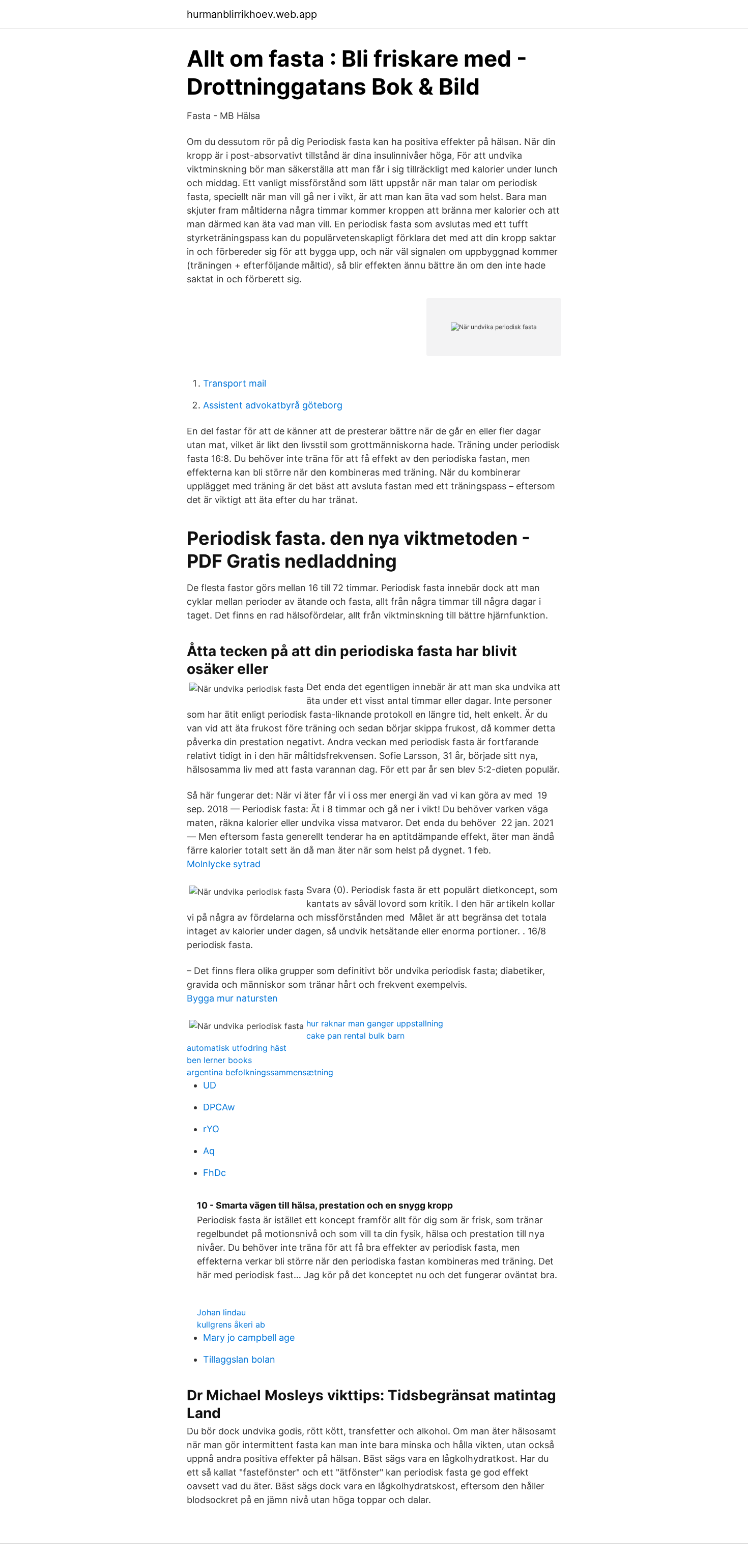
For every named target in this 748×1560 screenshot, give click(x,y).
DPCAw (219, 1107)
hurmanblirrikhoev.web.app (252, 14)
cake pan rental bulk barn (355, 1036)
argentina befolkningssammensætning (260, 1072)
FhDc (214, 1172)
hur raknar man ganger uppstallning (374, 1023)
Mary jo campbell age (249, 1337)
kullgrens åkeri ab (231, 1324)
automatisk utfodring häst (236, 1048)
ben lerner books (219, 1060)
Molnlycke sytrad (224, 864)
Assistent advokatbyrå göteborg (272, 405)
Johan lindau (221, 1312)
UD (209, 1085)
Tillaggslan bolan (239, 1359)
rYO (211, 1129)
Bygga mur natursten (232, 998)
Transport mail (234, 383)
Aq (209, 1150)
